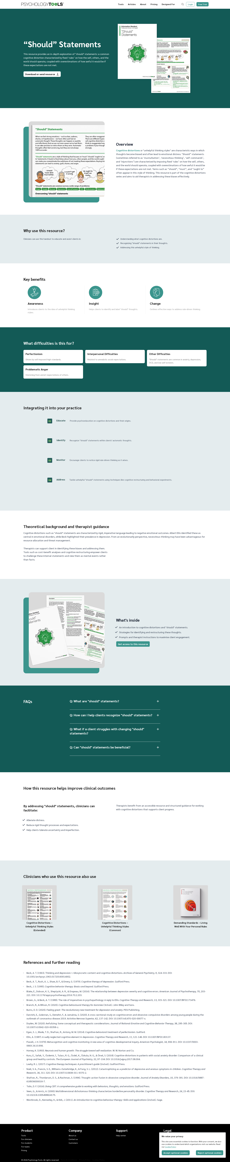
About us (72, 1135)
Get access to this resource (133, 644)
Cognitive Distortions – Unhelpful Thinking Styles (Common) (115, 926)
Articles (132, 4)
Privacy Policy (84, 1160)
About (143, 4)
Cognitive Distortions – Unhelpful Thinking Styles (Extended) (39, 926)
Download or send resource (40, 74)
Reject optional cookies (209, 1152)
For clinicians (26, 1139)
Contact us (73, 1139)
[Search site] (183, 4)
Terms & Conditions (69, 1160)
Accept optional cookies (175, 1152)
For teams (25, 1146)
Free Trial (202, 4)
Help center (121, 1135)
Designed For (168, 4)
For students (26, 1143)
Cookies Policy (98, 1160)
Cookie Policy (170, 1147)
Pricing (154, 4)
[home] (42, 4)
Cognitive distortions (128, 150)
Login (190, 4)
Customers (73, 1143)
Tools (121, 4)
